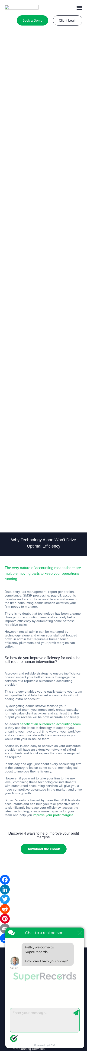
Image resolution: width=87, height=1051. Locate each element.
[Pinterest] (43, 919)
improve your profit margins (53, 815)
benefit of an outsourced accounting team (50, 724)
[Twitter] (43, 899)
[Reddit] (43, 909)
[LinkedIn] (43, 889)
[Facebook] (43, 880)
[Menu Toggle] (79, 8)
